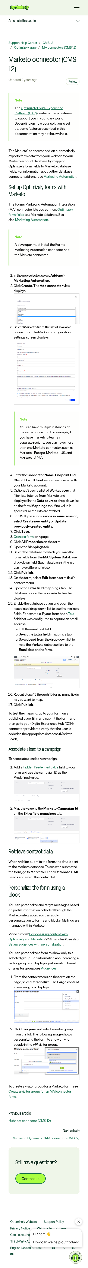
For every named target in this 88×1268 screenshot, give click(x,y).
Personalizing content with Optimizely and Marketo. (38, 936)
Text (71, 613)
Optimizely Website (23, 1221)
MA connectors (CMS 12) (59, 47)
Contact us (31, 1178)
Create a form (24, 536)
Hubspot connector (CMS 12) (30, 1120)
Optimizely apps (25, 47)
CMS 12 (48, 42)
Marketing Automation (60, 176)
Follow (73, 81)
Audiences (49, 968)
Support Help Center (23, 42)
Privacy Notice (20, 1228)
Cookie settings (21, 1234)
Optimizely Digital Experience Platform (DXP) (39, 110)
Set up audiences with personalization (36, 944)
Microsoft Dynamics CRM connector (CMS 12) (46, 1138)
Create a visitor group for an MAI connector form (40, 1094)
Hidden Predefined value (40, 767)
